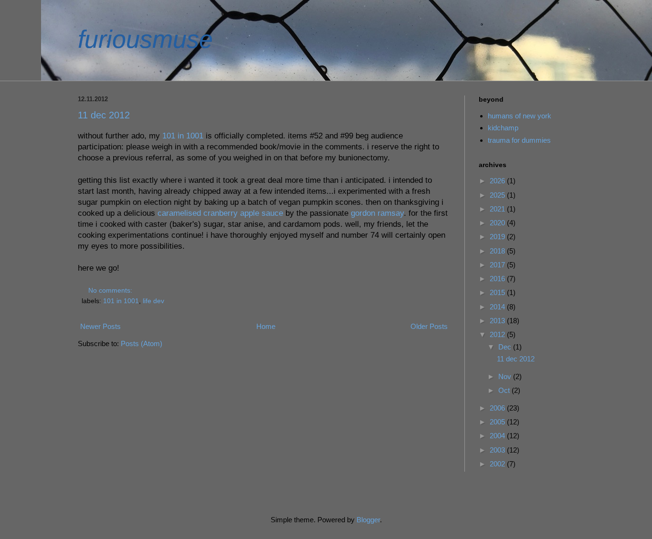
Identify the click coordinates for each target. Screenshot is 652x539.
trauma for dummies (519, 140)
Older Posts (429, 326)
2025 (498, 195)
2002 (498, 464)
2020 (498, 223)
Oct (505, 390)
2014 (498, 307)
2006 (498, 408)
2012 (498, 334)
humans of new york (519, 116)
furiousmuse (145, 39)
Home (265, 326)
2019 (498, 237)
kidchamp (503, 128)
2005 (498, 422)
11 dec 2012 (104, 115)
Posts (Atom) (141, 343)
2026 (498, 181)
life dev (153, 301)
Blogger (368, 520)
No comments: (111, 290)
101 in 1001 (182, 135)
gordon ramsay (377, 213)
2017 (498, 265)
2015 (498, 292)
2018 (498, 251)
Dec (505, 347)
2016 (498, 279)
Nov (505, 376)
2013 (498, 321)
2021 (498, 209)
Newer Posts (100, 326)
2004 (498, 436)
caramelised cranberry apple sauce (220, 213)
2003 (498, 450)
